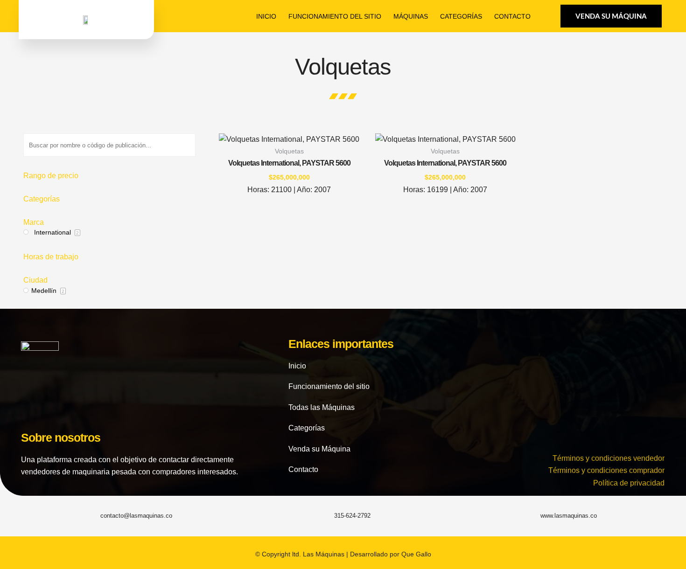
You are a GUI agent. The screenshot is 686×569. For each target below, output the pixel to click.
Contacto (512, 16)
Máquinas (410, 16)
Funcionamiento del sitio (334, 16)
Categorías (461, 16)
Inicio (266, 16)
